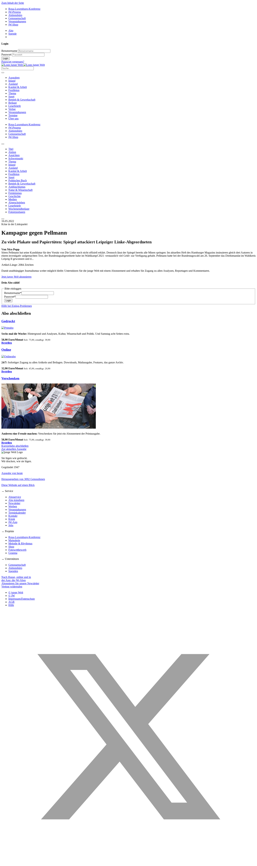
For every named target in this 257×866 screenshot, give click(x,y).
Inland (11, 80)
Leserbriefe (14, 105)
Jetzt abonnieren (16, 276)
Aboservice (14, 496)
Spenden (13, 571)
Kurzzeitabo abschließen (14, 445)
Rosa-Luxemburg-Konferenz (24, 8)
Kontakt (12, 515)
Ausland (13, 83)
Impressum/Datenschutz (21, 598)
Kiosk (11, 519)
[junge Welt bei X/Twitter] (128, 862)
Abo (10, 30)
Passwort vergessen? (12, 61)
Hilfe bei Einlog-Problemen (16, 305)
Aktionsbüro (15, 15)
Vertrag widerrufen (11, 586)
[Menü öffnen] (2, 72)
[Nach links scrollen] (2, 144)
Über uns (13, 118)
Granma (12, 552)
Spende (12, 33)
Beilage (12, 102)
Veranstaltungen (17, 21)
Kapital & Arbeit (17, 87)
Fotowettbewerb (17, 549)
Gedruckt (8, 321)
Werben (12, 506)
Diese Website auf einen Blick (18, 485)
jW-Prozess (14, 11)
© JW (11, 595)
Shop (11, 546)
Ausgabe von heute (12, 473)
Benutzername (9, 50)
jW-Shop (13, 24)
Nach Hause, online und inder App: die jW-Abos (16, 579)
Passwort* (10, 296)
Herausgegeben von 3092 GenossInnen (23, 479)
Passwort (6, 54)
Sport (11, 96)
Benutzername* (13, 292)
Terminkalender (17, 512)
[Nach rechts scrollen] (2, 218)
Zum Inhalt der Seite (12, 2)
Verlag (12, 109)
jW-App (12, 522)
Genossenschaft (17, 18)
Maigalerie (14, 540)
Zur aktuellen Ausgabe (13, 449)
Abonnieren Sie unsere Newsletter (20, 583)
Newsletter (14, 503)
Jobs (10, 525)
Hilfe (11, 605)
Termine (12, 115)
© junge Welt (15, 592)
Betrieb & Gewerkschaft (21, 99)
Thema (12, 93)
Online (6, 349)
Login (5, 58)
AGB (11, 601)
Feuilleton (13, 90)
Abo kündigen (16, 500)
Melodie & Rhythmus (20, 543)
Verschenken (10, 378)
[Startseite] (23, 64)
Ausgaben (14, 77)
